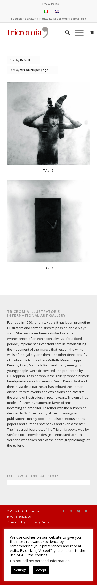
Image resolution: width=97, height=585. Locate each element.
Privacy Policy (50, 3)
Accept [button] (41, 570)
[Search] (65, 33)
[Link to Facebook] (63, 511)
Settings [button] (20, 570)
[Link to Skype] (78, 511)
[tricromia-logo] (27, 33)
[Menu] (77, 33)
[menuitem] (50, 3)
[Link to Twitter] (71, 511)
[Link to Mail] (86, 511)
